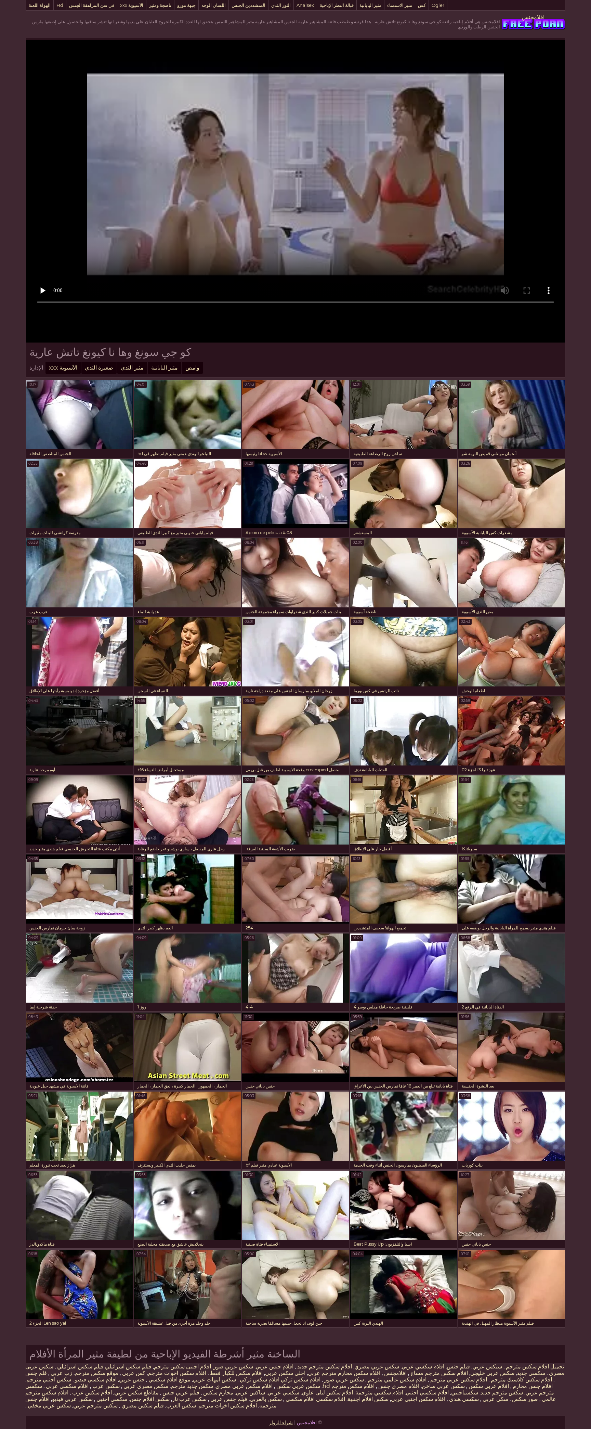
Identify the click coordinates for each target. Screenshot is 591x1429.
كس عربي (133, 1373)
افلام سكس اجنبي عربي (418, 1399)
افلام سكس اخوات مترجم (177, 1373)
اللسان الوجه (213, 5)
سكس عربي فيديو (72, 1399)
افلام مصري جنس (398, 1386)
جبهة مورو (186, 5)
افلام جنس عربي (274, 1366)
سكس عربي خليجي (492, 1373)
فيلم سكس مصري (142, 1405)
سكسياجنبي (464, 1392)
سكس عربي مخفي (48, 1405)
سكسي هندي (463, 1399)
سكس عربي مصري (376, 1366)
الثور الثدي (281, 5)
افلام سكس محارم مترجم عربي (344, 1373)
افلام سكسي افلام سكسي (314, 1399)
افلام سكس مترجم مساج (438, 1373)
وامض (192, 367)
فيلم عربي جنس (180, 1392)
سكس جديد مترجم (192, 1386)
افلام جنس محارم (532, 1386)
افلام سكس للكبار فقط (236, 1373)
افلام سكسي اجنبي (427, 1392)
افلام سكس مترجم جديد (324, 1366)
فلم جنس (36, 1373)
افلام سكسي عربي (423, 1366)
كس (422, 5)
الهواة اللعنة (40, 5)
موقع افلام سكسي (169, 1379)
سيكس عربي (487, 1366)
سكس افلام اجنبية (368, 1399)
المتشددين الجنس (248, 5)
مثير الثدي (132, 367)
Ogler (438, 5)
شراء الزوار (281, 1422)
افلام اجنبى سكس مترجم (182, 1366)
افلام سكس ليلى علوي (327, 1392)
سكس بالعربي (266, 1399)
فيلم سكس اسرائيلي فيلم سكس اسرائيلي (104, 1366)
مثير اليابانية (370, 5)
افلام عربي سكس (488, 1386)
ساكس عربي (250, 1392)
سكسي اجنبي (111, 1399)
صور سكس (524, 1399)
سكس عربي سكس (297, 1386)
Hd (59, 5)
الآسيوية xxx (131, 5)
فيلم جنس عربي (228, 1399)
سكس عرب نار (189, 1399)
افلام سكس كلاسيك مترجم (520, 1379)
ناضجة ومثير (160, 5)
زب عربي (60, 1373)
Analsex (305, 5)
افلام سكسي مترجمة (379, 1392)
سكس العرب (181, 1405)
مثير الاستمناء (399, 5)
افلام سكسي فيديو (95, 1379)
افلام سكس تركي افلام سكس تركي (279, 1379)
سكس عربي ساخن (443, 1386)
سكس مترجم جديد (502, 1392)
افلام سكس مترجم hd (349, 1386)
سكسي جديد (531, 1373)
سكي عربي (494, 1399)
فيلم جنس (458, 1366)
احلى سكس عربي (285, 1373)
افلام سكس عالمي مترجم (396, 1379)
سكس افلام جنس (150, 1399)
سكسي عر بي (283, 1392)
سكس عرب (105, 1386)
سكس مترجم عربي (95, 1405)
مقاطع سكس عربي (136, 1392)
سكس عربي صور (233, 1366)
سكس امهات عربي (214, 1379)
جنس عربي (132, 1379)
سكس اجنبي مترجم (48, 1379)
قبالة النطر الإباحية (337, 5)
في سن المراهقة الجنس (91, 5)
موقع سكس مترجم (96, 1373)
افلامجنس (533, 17)
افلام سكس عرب (91, 1392)
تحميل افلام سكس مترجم (534, 1366)
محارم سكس (217, 1392)
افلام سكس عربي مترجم (458, 1379)
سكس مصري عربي (145, 1386)
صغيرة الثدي (99, 367)
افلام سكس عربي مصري (244, 1386)
